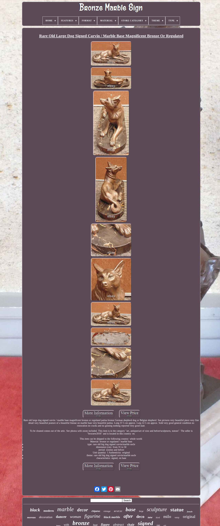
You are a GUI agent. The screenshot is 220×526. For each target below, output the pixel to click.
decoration (45, 517)
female (189, 512)
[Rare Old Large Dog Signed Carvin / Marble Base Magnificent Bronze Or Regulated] (111, 54)
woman (75, 516)
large (141, 511)
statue (177, 509)
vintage (107, 511)
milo (167, 516)
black (35, 509)
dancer (61, 517)
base (131, 509)
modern (48, 510)
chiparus (95, 511)
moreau (31, 517)
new (150, 517)
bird (158, 517)
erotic (118, 511)
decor (82, 509)
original (189, 516)
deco (140, 516)
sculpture (157, 509)
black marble (112, 517)
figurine (92, 516)
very (177, 517)
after (128, 516)
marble (65, 509)
